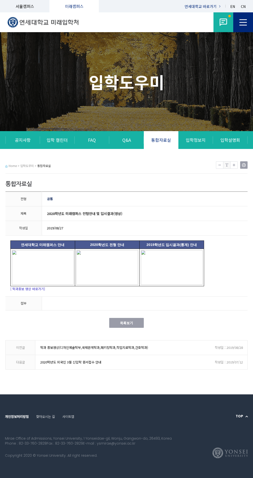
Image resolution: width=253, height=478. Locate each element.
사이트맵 (68, 416)
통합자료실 (161, 140)
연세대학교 (201, 6)
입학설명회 (230, 140)
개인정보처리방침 (17, 416)
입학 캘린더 (57, 140)
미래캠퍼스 (74, 6)
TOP (239, 416)
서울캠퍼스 (25, 6)
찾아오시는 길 (45, 416)
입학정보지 (196, 140)
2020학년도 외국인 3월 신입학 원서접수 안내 (70, 362)
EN (232, 6)
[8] (223, 22)
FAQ (92, 140)
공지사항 (23, 140)
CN (243, 6)
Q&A (126, 140)
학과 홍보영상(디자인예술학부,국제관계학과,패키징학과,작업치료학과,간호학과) (94, 347)
